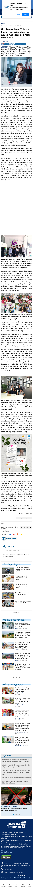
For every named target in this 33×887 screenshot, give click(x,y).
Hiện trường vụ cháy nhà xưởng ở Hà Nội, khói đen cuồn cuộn (15, 782)
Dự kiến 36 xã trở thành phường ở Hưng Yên (16, 778)
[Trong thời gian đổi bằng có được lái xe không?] (8, 578)
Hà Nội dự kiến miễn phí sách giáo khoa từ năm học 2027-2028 (22, 689)
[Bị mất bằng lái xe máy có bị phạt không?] (8, 595)
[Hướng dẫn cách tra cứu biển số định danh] (8, 603)
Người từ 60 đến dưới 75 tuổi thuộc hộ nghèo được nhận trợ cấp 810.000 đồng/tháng (22, 645)
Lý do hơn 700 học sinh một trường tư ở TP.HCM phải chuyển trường (22, 700)
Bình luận (23, 886)
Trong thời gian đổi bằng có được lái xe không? (21, 577)
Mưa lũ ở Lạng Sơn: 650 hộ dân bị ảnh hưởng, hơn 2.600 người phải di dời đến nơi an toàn (22, 656)
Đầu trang (20, 875)
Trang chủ (3, 886)
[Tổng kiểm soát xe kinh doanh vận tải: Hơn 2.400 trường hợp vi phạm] (16, 796)
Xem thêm (16, 612)
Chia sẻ (29, 886)
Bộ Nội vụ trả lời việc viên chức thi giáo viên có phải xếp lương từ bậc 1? (16, 766)
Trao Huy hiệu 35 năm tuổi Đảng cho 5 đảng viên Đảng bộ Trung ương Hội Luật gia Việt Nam (22, 713)
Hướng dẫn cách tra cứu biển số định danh (23, 602)
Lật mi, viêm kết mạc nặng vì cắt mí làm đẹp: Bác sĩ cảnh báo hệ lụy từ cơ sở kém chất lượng (22, 740)
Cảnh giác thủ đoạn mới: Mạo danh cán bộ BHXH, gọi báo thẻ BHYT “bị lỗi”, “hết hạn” (15, 760)
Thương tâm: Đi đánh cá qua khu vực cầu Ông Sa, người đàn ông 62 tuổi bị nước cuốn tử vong (23, 634)
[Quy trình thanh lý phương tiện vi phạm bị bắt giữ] (8, 587)
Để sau (18, 14)
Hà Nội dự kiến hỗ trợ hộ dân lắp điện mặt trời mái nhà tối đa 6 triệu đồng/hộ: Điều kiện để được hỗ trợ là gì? (23, 727)
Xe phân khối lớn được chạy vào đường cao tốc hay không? (22, 569)
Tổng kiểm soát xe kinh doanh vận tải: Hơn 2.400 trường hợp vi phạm (16, 809)
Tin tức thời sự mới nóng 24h (10, 806)
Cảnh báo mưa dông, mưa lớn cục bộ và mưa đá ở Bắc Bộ (22, 624)
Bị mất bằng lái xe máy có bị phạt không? (22, 593)
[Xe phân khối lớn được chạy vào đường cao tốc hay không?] (8, 570)
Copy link (10, 886)
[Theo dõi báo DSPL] (16, 44)
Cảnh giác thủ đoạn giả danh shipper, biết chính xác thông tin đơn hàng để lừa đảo (23, 666)
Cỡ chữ (16, 886)
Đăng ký (25, 14)
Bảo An (5, 41)
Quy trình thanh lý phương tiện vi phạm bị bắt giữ (22, 586)
